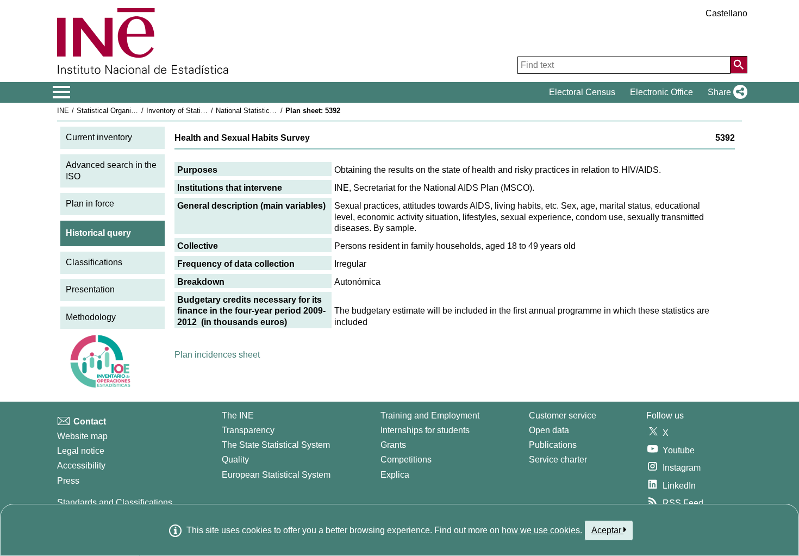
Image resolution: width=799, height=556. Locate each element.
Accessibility (81, 465)
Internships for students (425, 430)
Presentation (90, 289)
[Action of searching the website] (738, 64)
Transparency (248, 430)
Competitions (406, 459)
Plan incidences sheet (217, 354)
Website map (82, 436)
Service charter (558, 459)
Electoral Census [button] (582, 92)
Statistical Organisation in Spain (127, 111)
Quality (235, 459)
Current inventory (99, 137)
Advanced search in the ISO (111, 170)
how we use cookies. (542, 530)
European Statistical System (276, 474)
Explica (394, 474)
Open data (549, 430)
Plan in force (90, 203)
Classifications (94, 262)
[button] (725, 92)
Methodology (91, 317)
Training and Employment (429, 415)
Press (68, 480)
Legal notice (80, 450)
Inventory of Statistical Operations (200, 111)
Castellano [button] (726, 13)
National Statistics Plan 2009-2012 (270, 111)
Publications (553, 444)
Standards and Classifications (114, 502)
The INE (238, 415)
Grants (393, 444)
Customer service (562, 415)
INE (63, 111)
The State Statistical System (276, 444)
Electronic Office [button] (661, 92)
